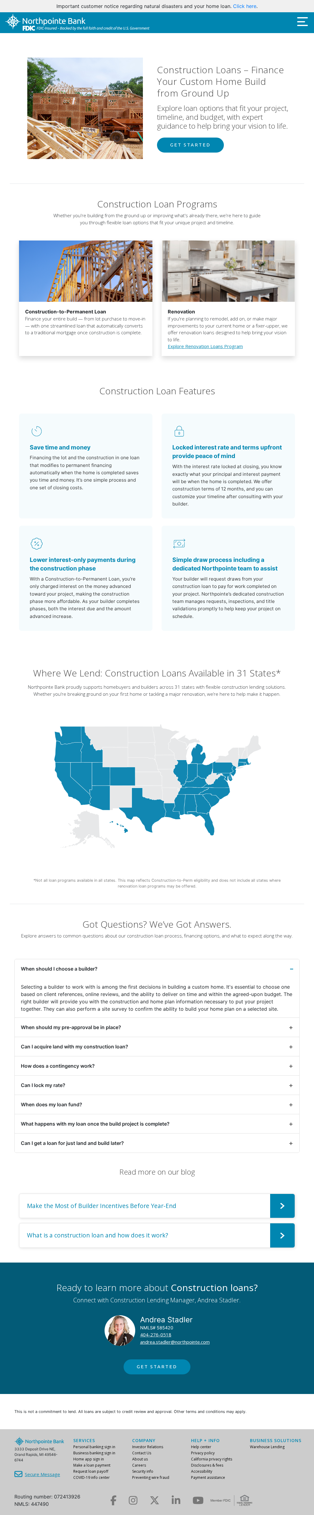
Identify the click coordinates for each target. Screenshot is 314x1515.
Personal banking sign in (94, 1446)
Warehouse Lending (267, 1446)
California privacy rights (211, 1459)
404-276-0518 (155, 1334)
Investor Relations (147, 1446)
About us (140, 1459)
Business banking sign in (94, 1453)
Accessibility (201, 1471)
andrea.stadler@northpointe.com (175, 1342)
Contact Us (141, 1453)
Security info (142, 1471)
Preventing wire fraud (150, 1477)
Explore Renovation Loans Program (205, 346)
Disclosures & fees (207, 1465)
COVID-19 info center (91, 1477)
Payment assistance (208, 1477)
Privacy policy (203, 1453)
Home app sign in (88, 1459)
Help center (201, 1446)
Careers (139, 1465)
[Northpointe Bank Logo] (77, 22)
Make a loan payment (91, 1465)
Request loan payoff (90, 1471)
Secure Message (42, 1474)
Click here (244, 6)
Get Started (190, 144)
